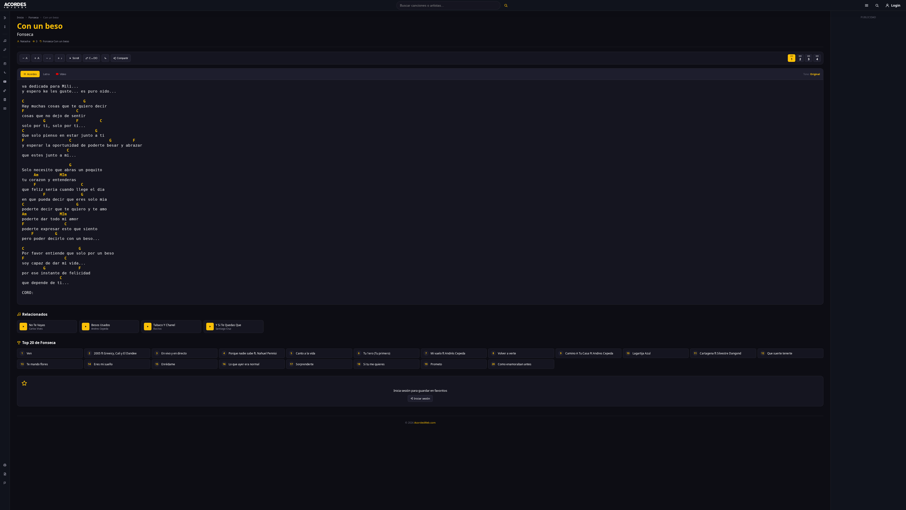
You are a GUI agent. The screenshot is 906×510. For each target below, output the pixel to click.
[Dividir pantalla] (5, 108)
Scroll (75, 58)
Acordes (32, 74)
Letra (46, 74)
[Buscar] (506, 5)
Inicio (20, 17)
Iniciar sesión (422, 398)
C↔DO (93, 58)
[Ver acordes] (5, 99)
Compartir (122, 58)
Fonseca (33, 17)
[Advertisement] (868, 91)
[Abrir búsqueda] (876, 5)
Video (63, 74)
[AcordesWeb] (21, 5)
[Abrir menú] (866, 5)
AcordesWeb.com (425, 422)
